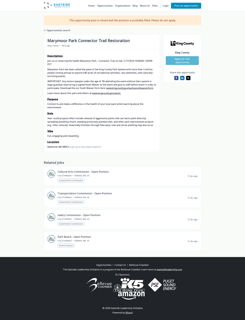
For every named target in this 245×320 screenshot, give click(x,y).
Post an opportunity (186, 5)
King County (53, 45)
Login (166, 5)
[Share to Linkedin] (182, 78)
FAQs (155, 5)
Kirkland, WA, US (81, 175)
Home (91, 5)
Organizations (122, 5)
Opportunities (105, 5)
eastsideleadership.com (169, 269)
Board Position (66, 245)
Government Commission (71, 180)
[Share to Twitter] (188, 78)
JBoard (129, 312)
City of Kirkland (64, 175)
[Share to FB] (176, 78)
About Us (145, 5)
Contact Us (120, 265)
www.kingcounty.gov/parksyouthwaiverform (129, 88)
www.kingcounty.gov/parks (106, 93)
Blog (135, 5)
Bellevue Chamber (139, 265)
